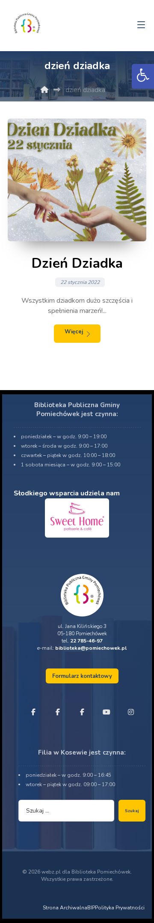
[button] (143, 76)
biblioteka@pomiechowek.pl (91, 648)
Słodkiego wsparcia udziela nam (67, 493)
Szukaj (132, 811)
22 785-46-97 (86, 640)
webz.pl (51, 871)
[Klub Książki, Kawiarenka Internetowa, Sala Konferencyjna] (27, 22)
